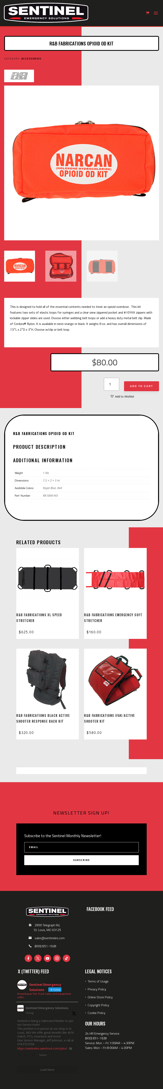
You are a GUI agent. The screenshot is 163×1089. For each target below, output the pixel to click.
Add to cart (141, 386)
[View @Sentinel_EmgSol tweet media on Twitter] (70, 1048)
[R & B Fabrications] (19, 77)
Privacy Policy (97, 989)
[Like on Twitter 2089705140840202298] (34, 1055)
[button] (122, 396)
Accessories (31, 58)
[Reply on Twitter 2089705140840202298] (19, 1055)
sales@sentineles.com (50, 938)
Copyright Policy (98, 1005)
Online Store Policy (100, 997)
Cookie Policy (96, 1012)
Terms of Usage (98, 981)
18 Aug (29, 1013)
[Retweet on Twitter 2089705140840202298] (26, 1055)
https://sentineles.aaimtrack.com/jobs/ (42, 1048)
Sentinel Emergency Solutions (47, 1008)
